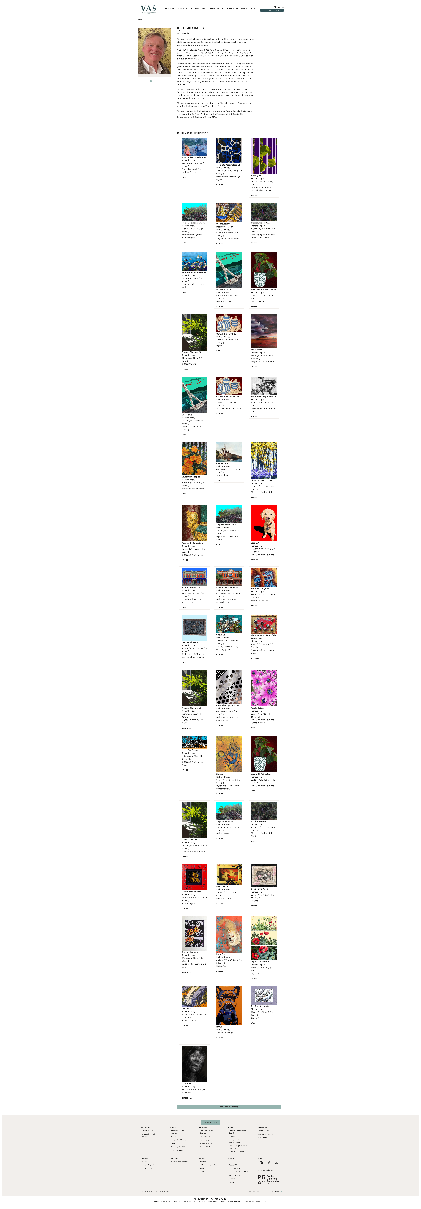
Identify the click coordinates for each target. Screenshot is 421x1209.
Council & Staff (234, 1168)
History (232, 1179)
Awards (173, 1154)
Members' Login (206, 1136)
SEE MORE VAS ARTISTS (229, 1107)
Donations (145, 1161)
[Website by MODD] (281, 1191)
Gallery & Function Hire (179, 1161)
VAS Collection (234, 1175)
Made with (253, 1191)
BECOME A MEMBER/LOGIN (272, 10)
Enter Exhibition (206, 1147)
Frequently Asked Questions (148, 1135)
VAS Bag (203, 1168)
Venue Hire (200, 8)
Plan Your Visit (184, 8)
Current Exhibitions (178, 1140)
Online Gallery (216, 8)
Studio (244, 8)
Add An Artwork (206, 1143)
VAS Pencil (204, 1172)
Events (173, 1143)
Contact (232, 1161)
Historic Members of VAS (238, 1172)
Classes (232, 1136)
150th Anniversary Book (209, 1165)
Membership (232, 8)
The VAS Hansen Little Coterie (237, 1132)
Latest (231, 1182)
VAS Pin (203, 1161)
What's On (169, 8)
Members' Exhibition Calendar (178, 1132)
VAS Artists (262, 1137)
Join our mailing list (210, 1122)
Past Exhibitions (177, 1150)
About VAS (233, 1165)
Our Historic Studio (236, 1152)
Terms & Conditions (265, 1134)
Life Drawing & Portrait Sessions (238, 1147)
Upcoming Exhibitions (179, 1147)
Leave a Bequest (147, 1165)
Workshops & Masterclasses (234, 1141)
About (254, 8)
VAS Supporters (147, 1168)
